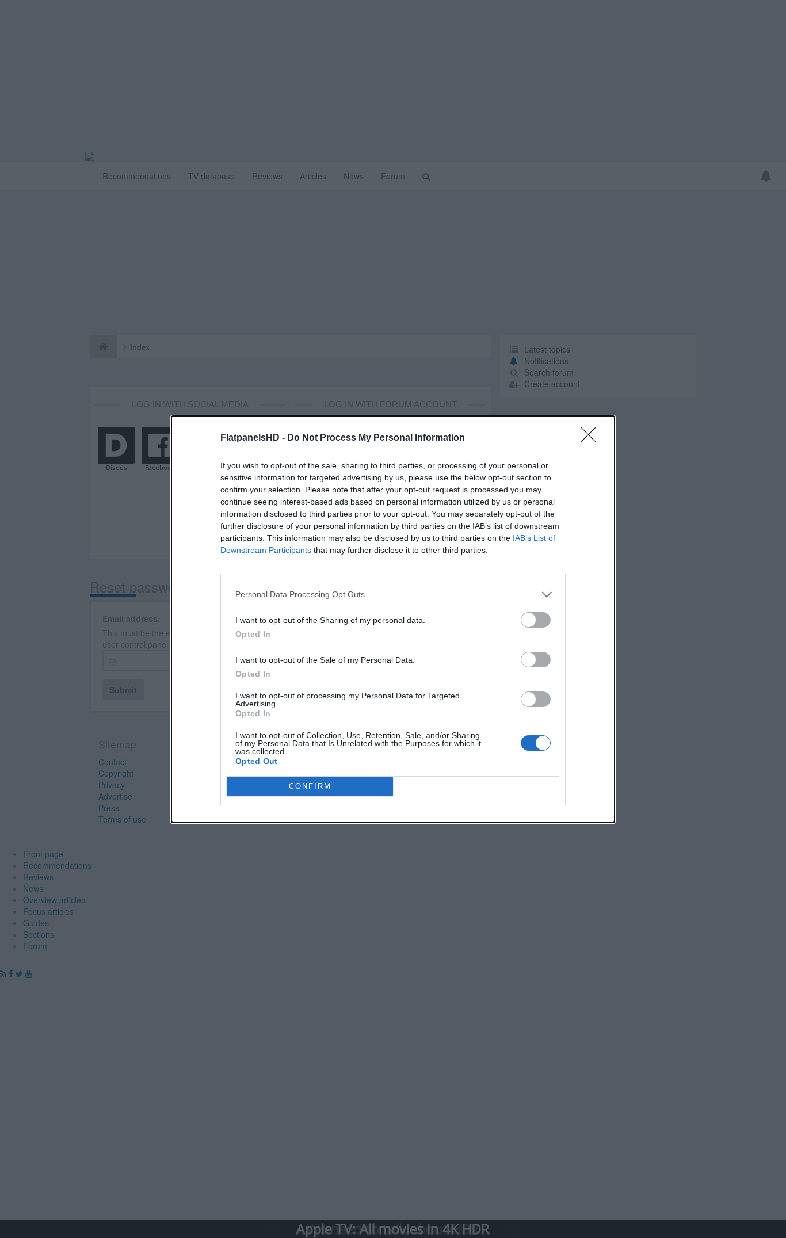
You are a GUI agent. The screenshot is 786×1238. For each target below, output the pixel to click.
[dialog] (393, 619)
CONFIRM (310, 786)
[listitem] (393, 595)
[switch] (536, 620)
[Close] (592, 438)
